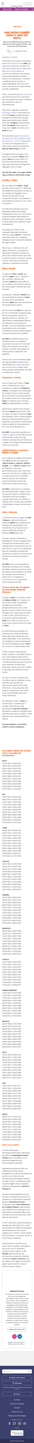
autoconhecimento (9, 579)
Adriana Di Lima (21, 51)
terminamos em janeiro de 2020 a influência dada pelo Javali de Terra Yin (16, 138)
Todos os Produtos (17, 1404)
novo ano (26, 94)
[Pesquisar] (29, 1371)
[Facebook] (9, 1423)
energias (18, 364)
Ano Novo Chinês (16, 63)
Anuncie (17, 1408)
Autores (17, 1400)
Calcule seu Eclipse (22, 9)
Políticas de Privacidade (17, 1416)
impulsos (5, 435)
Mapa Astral (7, 9)
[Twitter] (14, 1423)
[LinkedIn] (19, 1336)
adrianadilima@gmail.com (20, 1342)
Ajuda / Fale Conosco (18, 1378)
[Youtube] (24, 1423)
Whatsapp (18, 1383)
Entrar (18, 1394)
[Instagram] (14, 1336)
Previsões (17, 26)
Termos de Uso (17, 1412)
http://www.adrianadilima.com (19, 1344)
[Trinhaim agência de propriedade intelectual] (17, 1435)
